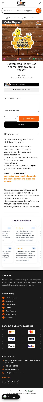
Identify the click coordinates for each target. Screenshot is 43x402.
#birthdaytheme (11, 206)
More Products (22, 311)
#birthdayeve (23, 204)
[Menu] (3, 3)
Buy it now (21, 125)
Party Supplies (22, 304)
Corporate (22, 317)
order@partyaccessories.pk (15, 373)
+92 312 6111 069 (11, 366)
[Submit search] (38, 10)
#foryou (35, 201)
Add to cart (30, 118)
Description (11, 134)
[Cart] (40, 3)
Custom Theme (9, 314)
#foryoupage (10, 204)
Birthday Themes (22, 298)
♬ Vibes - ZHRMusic (29, 206)
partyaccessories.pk (12, 369)
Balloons (22, 308)
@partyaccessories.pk (14, 190)
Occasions (22, 301)
